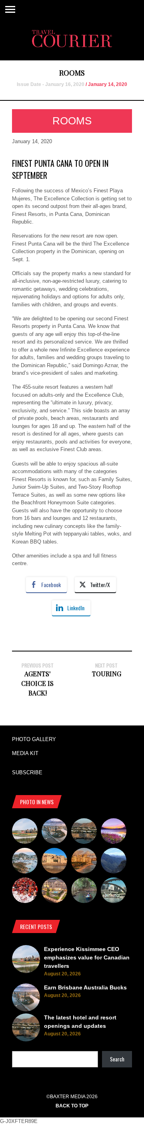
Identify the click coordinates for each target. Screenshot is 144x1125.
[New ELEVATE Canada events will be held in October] (113, 891)
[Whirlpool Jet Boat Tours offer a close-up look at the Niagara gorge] (25, 891)
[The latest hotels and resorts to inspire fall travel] (84, 862)
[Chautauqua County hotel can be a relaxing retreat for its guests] (54, 891)
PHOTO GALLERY (34, 739)
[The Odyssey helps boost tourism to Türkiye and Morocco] (54, 862)
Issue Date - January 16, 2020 (50, 84)
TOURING (106, 673)
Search (117, 1059)
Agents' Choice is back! (37, 683)
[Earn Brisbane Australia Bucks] (54, 832)
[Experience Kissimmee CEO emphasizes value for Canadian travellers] (25, 832)
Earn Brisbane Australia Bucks (85, 987)
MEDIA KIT (25, 753)
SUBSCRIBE (27, 772)
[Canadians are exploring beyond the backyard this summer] (84, 891)
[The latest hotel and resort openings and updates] (84, 832)
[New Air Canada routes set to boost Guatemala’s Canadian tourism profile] (113, 832)
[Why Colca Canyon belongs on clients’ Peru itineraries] (113, 862)
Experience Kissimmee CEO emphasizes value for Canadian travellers (87, 957)
